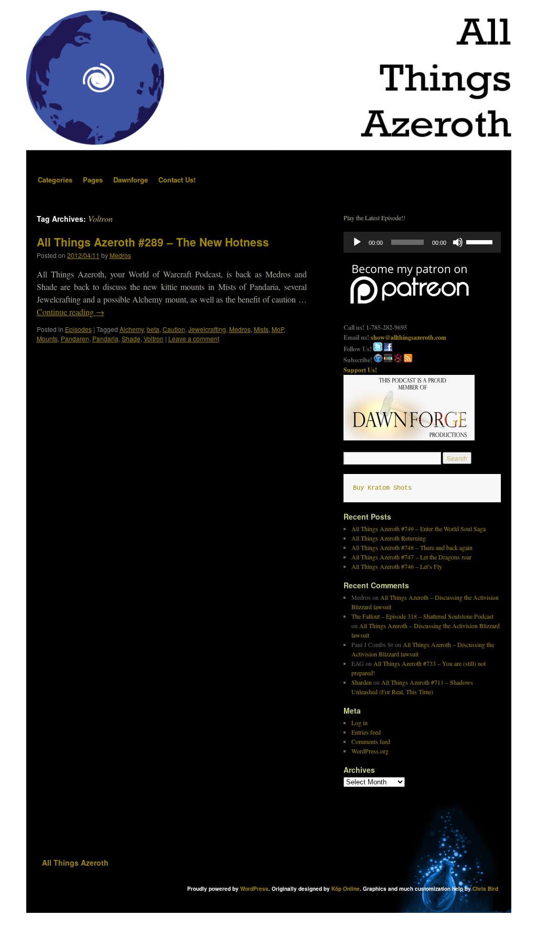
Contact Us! (177, 180)
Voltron (154, 338)
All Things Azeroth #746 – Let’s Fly (396, 566)
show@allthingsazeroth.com (408, 337)
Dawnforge (130, 180)
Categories (55, 180)
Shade (131, 338)
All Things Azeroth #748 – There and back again (411, 547)
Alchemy (132, 329)
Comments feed (370, 741)
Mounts (47, 338)
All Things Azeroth (75, 862)
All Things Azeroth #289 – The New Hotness (153, 242)
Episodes (78, 329)
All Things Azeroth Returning (388, 538)
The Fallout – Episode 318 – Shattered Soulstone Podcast (422, 616)
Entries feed (366, 732)
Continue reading (70, 311)
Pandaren (75, 338)
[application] (422, 242)
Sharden (361, 682)
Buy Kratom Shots (382, 488)
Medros (120, 255)
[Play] (357, 242)
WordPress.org (370, 751)
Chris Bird (485, 888)
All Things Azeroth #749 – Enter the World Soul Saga (418, 528)
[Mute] (458, 242)
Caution (174, 329)
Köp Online (345, 888)
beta (153, 329)
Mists (261, 329)
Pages (93, 180)
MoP (278, 329)
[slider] (481, 241)
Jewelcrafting (207, 329)
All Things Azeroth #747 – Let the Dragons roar (411, 557)
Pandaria (105, 338)
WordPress (254, 888)
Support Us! (360, 369)
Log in (359, 722)
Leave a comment (193, 338)
